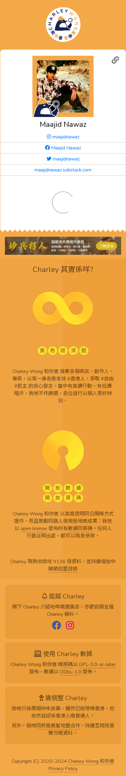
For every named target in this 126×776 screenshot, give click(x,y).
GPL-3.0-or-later (97, 665)
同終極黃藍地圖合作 (58, 726)
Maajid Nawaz (65, 148)
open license (33, 529)
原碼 (68, 665)
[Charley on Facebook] (56, 625)
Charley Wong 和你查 (91, 762)
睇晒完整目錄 (63, 569)
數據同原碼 (80, 529)
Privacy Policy (63, 769)
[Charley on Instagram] (70, 625)
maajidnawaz (65, 137)
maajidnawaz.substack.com (63, 170)
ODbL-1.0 (70, 672)
